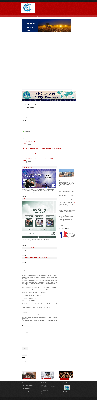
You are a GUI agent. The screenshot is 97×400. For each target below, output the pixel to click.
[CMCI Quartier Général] (67, 389)
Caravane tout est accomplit (31, 134)
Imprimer (55, 270)
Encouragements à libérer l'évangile (30, 247)
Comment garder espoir (30, 141)
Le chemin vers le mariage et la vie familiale (29, 385)
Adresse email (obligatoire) (26, 332)
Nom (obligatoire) (25, 328)
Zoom (41, 393)
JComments (39, 356)
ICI (63, 192)
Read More (24, 136)
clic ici (74, 202)
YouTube (43, 393)
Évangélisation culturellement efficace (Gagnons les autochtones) (42, 148)
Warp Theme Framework (33, 398)
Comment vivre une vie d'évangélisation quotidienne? (38, 158)
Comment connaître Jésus (30, 154)
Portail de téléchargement (67, 391)
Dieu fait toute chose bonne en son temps (28, 388)
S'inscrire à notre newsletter (63, 240)
